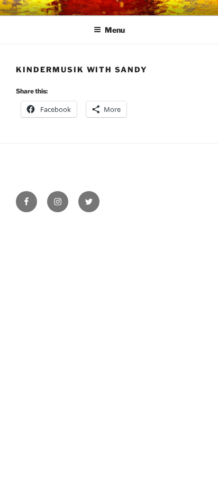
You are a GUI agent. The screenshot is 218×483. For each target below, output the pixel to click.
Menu (115, 29)
